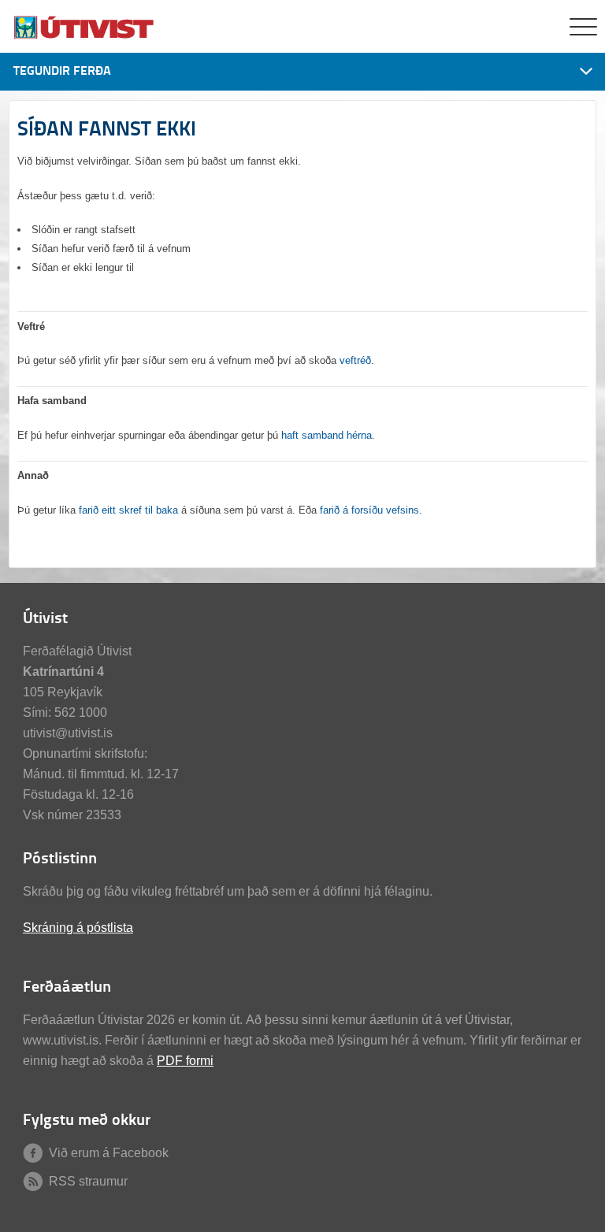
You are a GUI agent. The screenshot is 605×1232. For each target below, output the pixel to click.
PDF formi (185, 1060)
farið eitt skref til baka (128, 510)
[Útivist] (85, 37)
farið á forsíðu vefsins (369, 510)
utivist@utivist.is (68, 733)
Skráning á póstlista (78, 927)
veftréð (355, 360)
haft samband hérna (326, 435)
